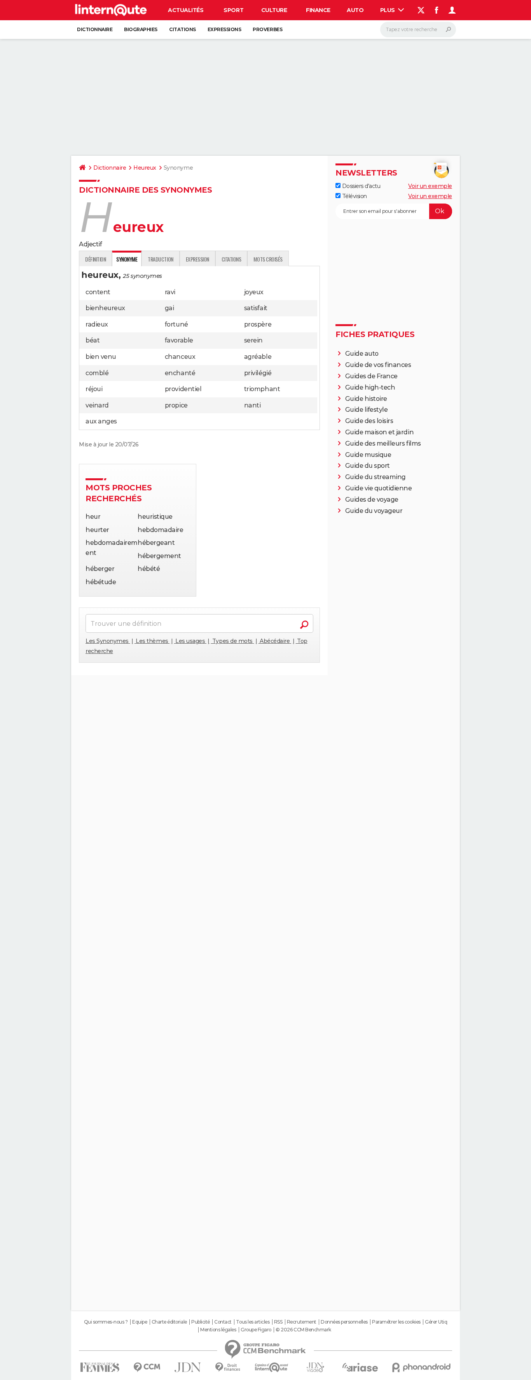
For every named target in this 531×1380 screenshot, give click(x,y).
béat (93, 340)
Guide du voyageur (374, 510)
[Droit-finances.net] (228, 1367)
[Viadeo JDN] (315, 1367)
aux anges (101, 421)
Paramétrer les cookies (396, 1322)
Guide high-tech (370, 387)
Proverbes (267, 29)
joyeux (254, 292)
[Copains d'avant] (271, 1367)
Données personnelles (344, 1322)
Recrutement (301, 1322)
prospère (257, 324)
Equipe (139, 1322)
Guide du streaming (375, 477)
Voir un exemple (430, 186)
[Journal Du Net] (188, 1367)
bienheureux (105, 308)
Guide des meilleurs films (383, 443)
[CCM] (146, 1367)
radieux (97, 324)
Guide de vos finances (378, 365)
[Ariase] (360, 1367)
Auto (355, 10)
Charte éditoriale (169, 1322)
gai (169, 308)
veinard (97, 405)
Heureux (144, 167)
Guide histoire (366, 398)
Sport (233, 10)
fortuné (176, 324)
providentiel (183, 389)
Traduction (160, 259)
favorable (179, 340)
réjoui (94, 389)
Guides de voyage (371, 499)
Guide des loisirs (369, 421)
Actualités (185, 10)
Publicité (200, 1322)
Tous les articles (252, 1322)
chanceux (180, 356)
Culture (274, 10)
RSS (278, 1322)
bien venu (101, 356)
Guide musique (368, 454)
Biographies (140, 29)
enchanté (180, 373)
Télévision (354, 196)
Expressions (224, 29)
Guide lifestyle (366, 409)
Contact (223, 1322)
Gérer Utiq (436, 1322)
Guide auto (362, 353)
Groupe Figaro (256, 1330)
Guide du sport (367, 465)
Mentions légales (218, 1330)
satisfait (255, 308)
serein (253, 340)
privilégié (257, 373)
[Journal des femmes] (100, 1367)
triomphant (262, 389)
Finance (318, 10)
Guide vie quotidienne (378, 488)
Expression (197, 259)
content (98, 292)
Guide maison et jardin (379, 432)
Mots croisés (267, 259)
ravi (170, 292)
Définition (95, 259)
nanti (252, 405)
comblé (97, 373)
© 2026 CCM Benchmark (303, 1330)
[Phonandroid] (421, 1367)
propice (176, 405)
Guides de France (371, 376)
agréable (257, 356)
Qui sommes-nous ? (106, 1322)
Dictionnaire (94, 29)
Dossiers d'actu (360, 186)
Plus (388, 10)
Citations (182, 29)
